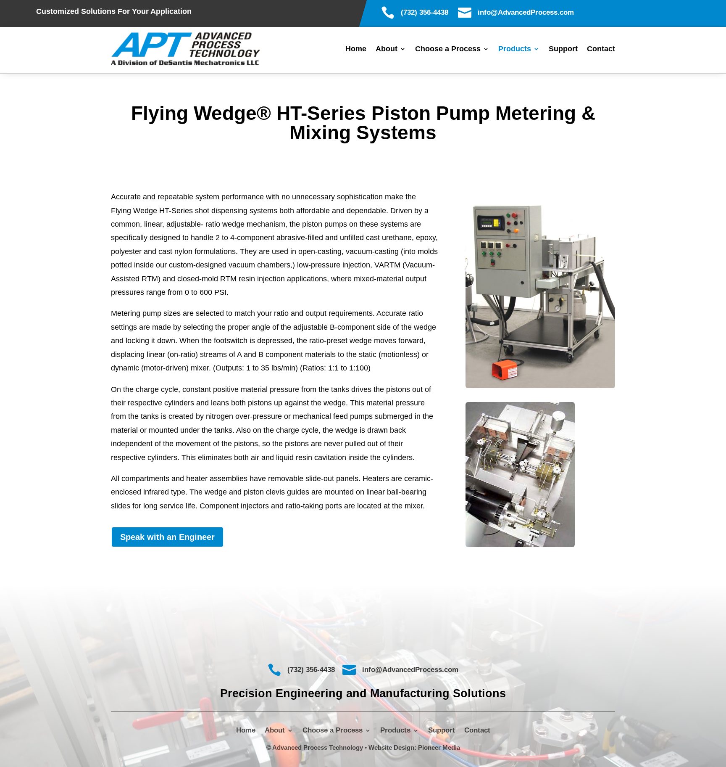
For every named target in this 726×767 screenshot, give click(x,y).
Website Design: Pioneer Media (414, 747)
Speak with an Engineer (167, 537)
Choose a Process (448, 49)
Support (563, 49)
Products (514, 49)
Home (355, 49)
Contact (601, 49)
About (386, 49)
